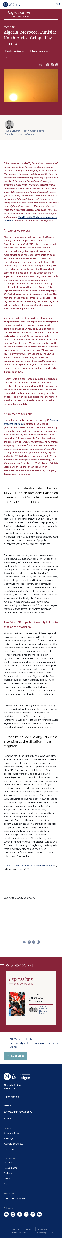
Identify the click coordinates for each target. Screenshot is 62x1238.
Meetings (8, 1138)
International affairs (40, 50)
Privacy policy (43, 1229)
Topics (7, 1118)
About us (8, 1162)
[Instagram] (13, 1214)
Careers (8, 1178)
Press (6, 1184)
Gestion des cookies (19, 1232)
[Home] (12, 4)
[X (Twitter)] (33, 1214)
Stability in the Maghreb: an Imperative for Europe (30, 865)
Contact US (12, 1097)
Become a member (15, 1199)
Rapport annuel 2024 (14, 1143)
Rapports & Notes (13, 1133)
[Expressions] (18, 14)
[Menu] (58, 4)
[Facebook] (47, 64)
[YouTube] (6, 1214)
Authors (8, 1173)
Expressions (9, 1149)
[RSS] (19, 1214)
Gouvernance (10, 1168)
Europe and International (18, 1112)
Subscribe (17, 1055)
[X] (52, 64)
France (7, 1105)
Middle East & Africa (15, 50)
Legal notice (29, 1229)
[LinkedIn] (56, 64)
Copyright (16, 1229)
